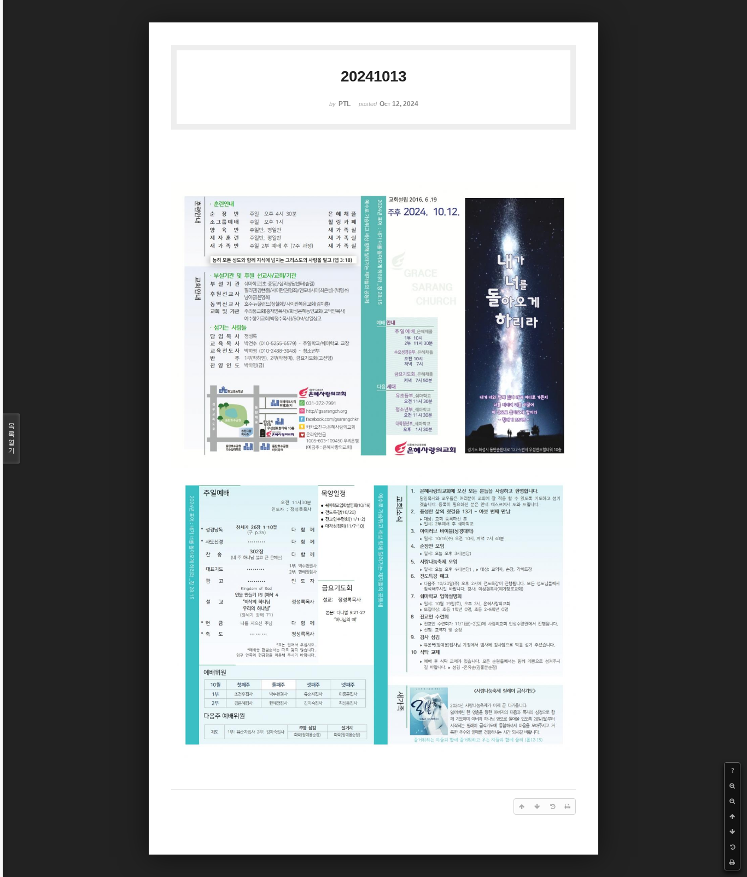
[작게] (732, 801)
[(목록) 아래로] (732, 831)
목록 (11, 438)
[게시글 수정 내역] (732, 847)
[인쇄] (732, 862)
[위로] (732, 816)
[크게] (732, 785)
